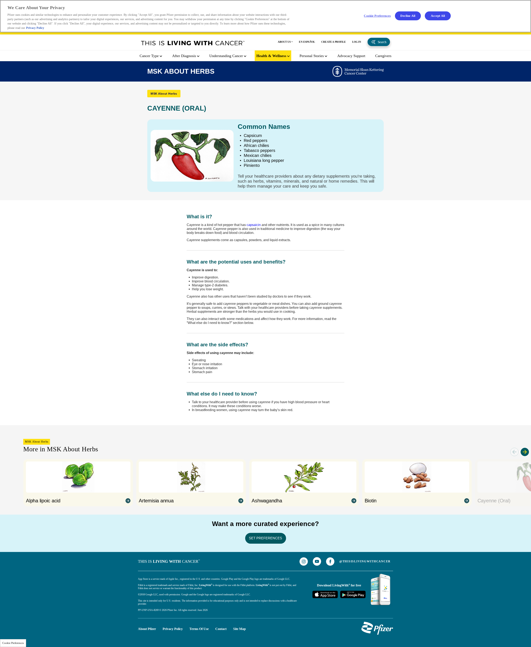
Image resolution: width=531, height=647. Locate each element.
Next (525, 452)
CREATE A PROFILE (333, 41)
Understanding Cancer (226, 56)
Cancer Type (149, 56)
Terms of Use (199, 629)
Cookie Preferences (13, 643)
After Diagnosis (184, 56)
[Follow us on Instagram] (304, 561)
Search (382, 42)
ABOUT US (284, 41)
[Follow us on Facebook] (330, 561)
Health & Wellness (271, 56)
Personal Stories (312, 56)
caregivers (383, 56)
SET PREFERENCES (265, 538)
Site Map (239, 629)
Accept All (438, 15)
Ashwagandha (267, 500)
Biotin (371, 500)
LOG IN (356, 41)
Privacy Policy (173, 629)
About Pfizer (147, 629)
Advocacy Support (351, 56)
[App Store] (325, 594)
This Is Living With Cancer (193, 43)
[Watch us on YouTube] (317, 561)
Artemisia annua (156, 500)
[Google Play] (353, 594)
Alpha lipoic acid (43, 500)
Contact (221, 629)
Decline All (407, 15)
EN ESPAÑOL (307, 41)
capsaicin (254, 225)
